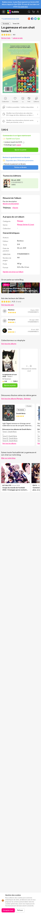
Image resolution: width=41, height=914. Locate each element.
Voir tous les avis (7, 305)
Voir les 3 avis (5, 38)
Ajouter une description (11, 204)
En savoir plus (23, 7)
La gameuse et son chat (11, 18)
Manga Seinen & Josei (25, 224)
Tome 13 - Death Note (9, 441)
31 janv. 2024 (34, 310)
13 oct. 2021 (35, 329)
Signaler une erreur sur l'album (13, 272)
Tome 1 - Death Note (9, 432)
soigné (18, 145)
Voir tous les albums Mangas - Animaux (16, 399)
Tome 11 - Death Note (9, 436)
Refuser (20, 910)
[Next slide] (36, 68)
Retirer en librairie (20, 167)
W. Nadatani (6, 379)
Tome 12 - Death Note (9, 438)
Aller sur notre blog (8, 458)
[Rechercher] (29, 12)
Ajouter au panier (20, 150)
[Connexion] (38, 12)
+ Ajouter (15, 208)
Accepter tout (8, 910)
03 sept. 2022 (34, 320)
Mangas (20, 221)
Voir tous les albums (8, 344)
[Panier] (33, 12)
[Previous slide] (4, 68)
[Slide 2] (20, 92)
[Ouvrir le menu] (4, 12)
